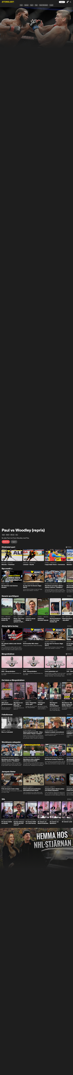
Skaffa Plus (6, 541)
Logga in (62, 2)
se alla (69, 547)
